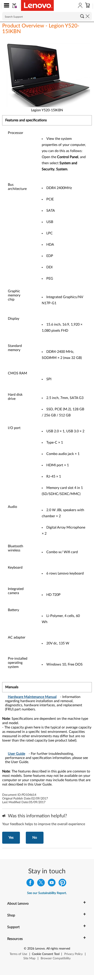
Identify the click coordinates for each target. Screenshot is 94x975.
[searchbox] (47, 16)
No (34, 837)
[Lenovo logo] (37, 5)
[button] (5, 6)
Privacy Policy (73, 954)
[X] (41, 883)
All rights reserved (58, 948)
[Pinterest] (62, 883)
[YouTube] (52, 883)
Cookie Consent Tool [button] (45, 954)
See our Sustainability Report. (47, 893)
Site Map (29, 958)
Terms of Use (18, 954)
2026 (30, 948)
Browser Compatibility (56, 958)
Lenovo (40, 948)
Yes (11, 837)
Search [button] (82, 16)
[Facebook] (30, 883)
